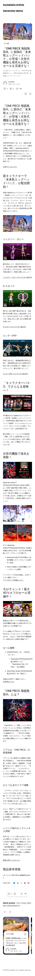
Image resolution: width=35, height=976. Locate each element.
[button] (5, 88)
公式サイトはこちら (10, 167)
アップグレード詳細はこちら (13, 580)
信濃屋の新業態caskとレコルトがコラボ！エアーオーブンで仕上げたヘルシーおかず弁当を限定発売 (16, 941)
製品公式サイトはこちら (11, 860)
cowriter (11, 82)
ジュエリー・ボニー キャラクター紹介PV (17, 277)
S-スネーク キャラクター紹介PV (14, 327)
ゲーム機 (6, 43)
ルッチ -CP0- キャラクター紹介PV (15, 374)
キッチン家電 (10, 934)
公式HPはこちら (8, 681)
